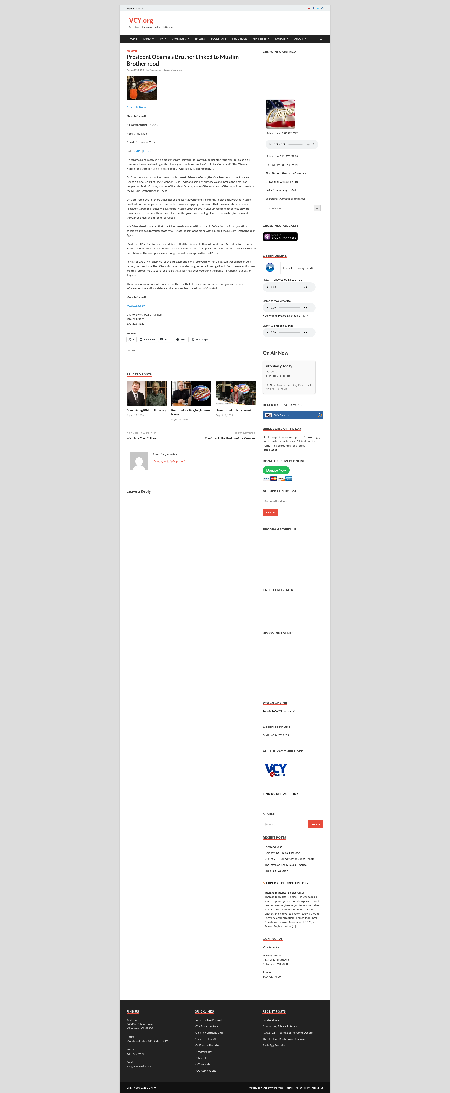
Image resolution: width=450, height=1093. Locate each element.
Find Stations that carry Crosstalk (286, 173)
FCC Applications (205, 1070)
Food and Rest (273, 846)
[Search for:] (293, 824)
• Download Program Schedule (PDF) (285, 315)
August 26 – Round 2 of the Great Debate (289, 858)
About (298, 38)
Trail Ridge (239, 38)
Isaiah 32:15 (270, 449)
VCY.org (141, 20)
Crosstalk (179, 38)
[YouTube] (309, 8)
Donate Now (276, 470)
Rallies (200, 38)
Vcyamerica (155, 70)
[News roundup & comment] (236, 406)
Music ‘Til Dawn (205, 1038)
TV (161, 38)
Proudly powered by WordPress (265, 1087)
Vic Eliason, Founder (207, 1045)
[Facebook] (313, 8)
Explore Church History (287, 883)
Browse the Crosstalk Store (282, 181)
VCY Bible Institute (206, 1026)
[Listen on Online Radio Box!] (320, 416)
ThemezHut (316, 1087)
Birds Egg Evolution (276, 870)
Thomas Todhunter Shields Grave (284, 892)
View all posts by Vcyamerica (171, 461)
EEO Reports (202, 1064)
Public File (201, 1057)
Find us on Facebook (280, 794)
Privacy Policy (203, 1051)
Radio (147, 38)
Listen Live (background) (298, 268)
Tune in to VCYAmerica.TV (279, 711)
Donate (280, 38)
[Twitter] (318, 8)
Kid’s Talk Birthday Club (209, 1032)
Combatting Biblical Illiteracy (146, 410)
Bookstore (218, 38)
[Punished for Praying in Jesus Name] (191, 406)
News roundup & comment (233, 410)
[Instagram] (322, 8)
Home (133, 38)
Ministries (259, 38)
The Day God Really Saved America (286, 864)
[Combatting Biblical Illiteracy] (147, 406)
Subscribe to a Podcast (208, 1019)
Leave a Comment (173, 70)
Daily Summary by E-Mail (281, 190)
